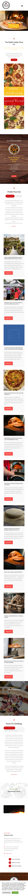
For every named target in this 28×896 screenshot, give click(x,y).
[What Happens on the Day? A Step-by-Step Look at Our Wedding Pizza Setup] (14, 425)
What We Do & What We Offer (11, 730)
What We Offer (14, 774)
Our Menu (14, 59)
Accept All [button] (15, 892)
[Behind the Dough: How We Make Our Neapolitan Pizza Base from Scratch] (14, 515)
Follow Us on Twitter (16, 862)
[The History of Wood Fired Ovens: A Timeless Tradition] (14, 603)
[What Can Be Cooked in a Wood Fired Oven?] (14, 559)
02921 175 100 (9, 853)
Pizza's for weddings (9, 727)
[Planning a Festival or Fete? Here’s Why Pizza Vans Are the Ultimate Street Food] (14, 289)
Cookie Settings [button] (6, 892)
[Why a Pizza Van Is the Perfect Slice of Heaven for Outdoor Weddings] (14, 648)
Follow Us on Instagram (16, 866)
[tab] (10, 196)
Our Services (19, 196)
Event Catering (10, 196)
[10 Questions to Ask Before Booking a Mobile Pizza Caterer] (14, 470)
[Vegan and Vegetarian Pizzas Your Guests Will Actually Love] (14, 380)
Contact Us (14, 25)
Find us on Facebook (16, 859)
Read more (14, 176)
